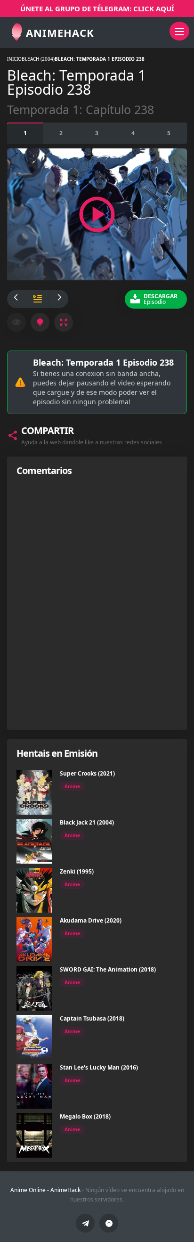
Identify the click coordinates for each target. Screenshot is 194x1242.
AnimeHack (65, 1190)
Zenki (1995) (77, 871)
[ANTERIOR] (16, 299)
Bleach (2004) (38, 59)
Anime (72, 786)
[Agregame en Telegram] (85, 1223)
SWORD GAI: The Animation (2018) (108, 969)
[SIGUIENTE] (58, 299)
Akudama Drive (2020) (90, 920)
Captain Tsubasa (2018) (92, 1018)
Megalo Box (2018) (85, 1116)
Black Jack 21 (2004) (87, 822)
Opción (25, 133)
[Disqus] (97, 602)
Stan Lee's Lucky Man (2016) (99, 1067)
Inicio (14, 59)
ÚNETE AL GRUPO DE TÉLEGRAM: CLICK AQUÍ (97, 8)
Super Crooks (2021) (87, 773)
